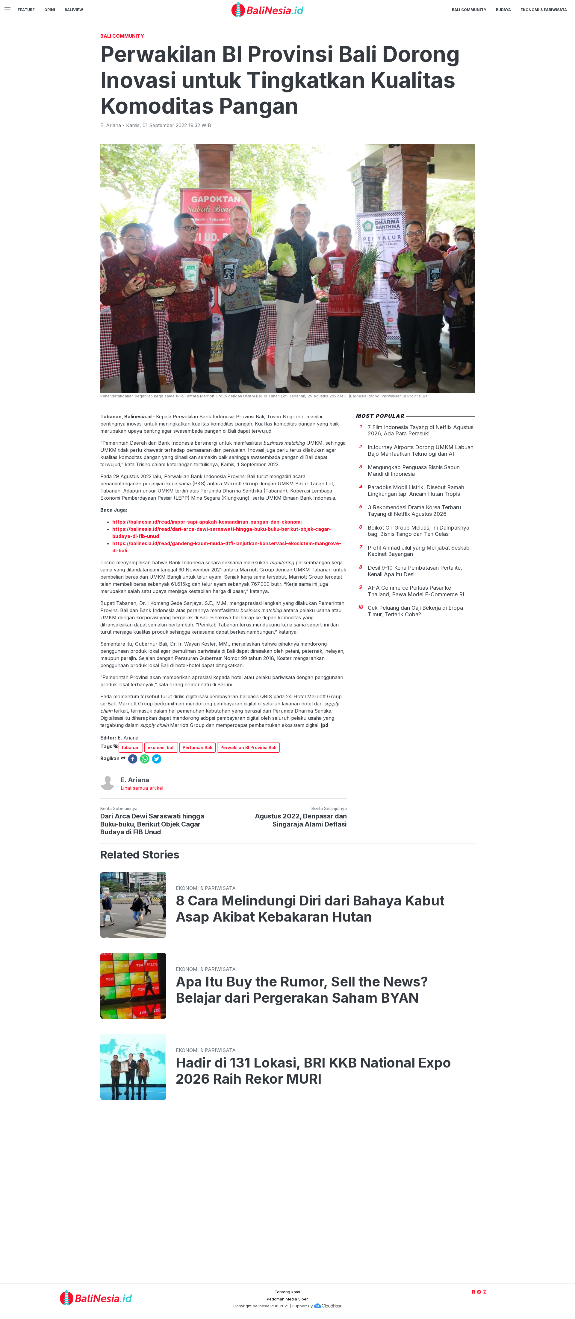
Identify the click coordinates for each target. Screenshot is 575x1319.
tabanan (131, 747)
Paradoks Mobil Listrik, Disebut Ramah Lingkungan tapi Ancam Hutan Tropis (416, 490)
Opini (49, 9)
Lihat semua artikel (142, 788)
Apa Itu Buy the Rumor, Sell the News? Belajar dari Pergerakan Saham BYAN (302, 990)
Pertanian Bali (197, 747)
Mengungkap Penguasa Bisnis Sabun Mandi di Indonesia (414, 470)
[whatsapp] (144, 759)
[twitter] (156, 759)
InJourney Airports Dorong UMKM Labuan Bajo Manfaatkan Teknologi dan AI (420, 450)
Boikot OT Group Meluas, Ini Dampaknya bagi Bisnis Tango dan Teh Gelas (418, 530)
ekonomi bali (161, 747)
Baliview (74, 9)
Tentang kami (287, 1291)
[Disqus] (287, 1197)
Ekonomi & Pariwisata (543, 9)
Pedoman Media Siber (287, 1299)
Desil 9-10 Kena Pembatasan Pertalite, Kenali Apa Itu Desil (415, 571)
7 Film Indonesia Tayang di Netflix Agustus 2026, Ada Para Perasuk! (420, 430)
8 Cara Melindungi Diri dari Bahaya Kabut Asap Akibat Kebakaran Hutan (310, 909)
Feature (26, 9)
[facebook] (132, 759)
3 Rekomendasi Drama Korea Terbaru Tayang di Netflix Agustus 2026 (414, 510)
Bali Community (469, 9)
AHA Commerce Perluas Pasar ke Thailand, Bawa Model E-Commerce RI (416, 591)
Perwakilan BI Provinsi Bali (248, 747)
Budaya (503, 9)
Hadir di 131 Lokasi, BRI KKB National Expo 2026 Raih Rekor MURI (313, 1071)
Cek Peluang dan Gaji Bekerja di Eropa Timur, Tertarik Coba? (415, 611)
